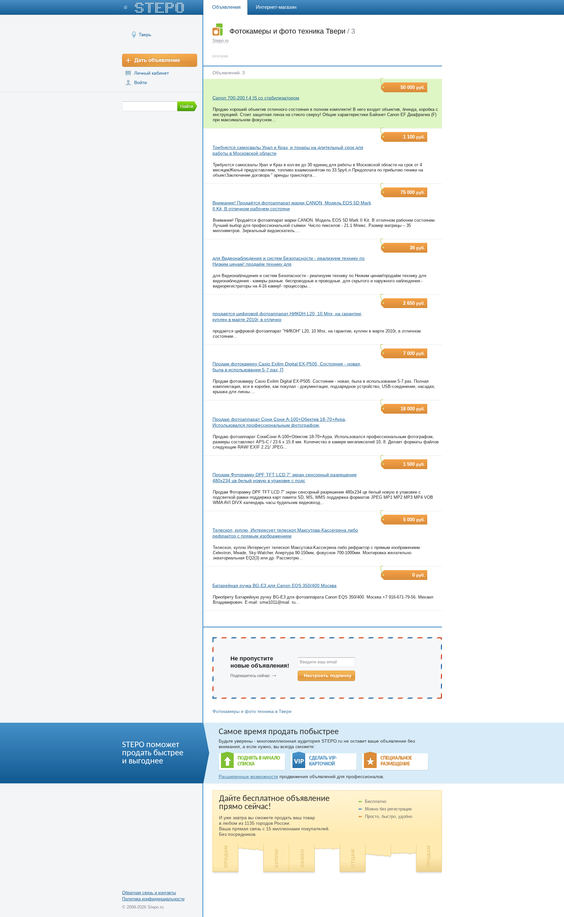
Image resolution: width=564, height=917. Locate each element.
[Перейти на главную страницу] (154, 7)
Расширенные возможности (248, 776)
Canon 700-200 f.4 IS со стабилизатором (255, 97)
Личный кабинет (151, 73)
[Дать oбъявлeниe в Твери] (159, 60)
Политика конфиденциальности (153, 898)
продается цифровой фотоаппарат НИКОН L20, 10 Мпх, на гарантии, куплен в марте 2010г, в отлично (287, 316)
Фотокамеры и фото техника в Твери (251, 711)
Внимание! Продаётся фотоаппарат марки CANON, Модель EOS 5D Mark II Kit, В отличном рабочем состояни (291, 205)
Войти (140, 82)
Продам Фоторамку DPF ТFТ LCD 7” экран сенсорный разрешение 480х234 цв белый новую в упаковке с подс (284, 477)
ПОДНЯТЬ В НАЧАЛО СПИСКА (259, 761)
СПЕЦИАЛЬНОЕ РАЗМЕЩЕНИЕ (396, 761)
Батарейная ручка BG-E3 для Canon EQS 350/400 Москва (274, 585)
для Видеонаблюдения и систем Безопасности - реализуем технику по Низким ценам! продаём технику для (288, 261)
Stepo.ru (220, 40)
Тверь (145, 34)
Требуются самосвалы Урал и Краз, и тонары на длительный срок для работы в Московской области (287, 150)
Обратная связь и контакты (149, 892)
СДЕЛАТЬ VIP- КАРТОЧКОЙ (323, 761)
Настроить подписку (328, 675)
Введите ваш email (318, 661)
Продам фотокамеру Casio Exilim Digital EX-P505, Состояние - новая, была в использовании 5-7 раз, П (286, 366)
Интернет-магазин (276, 7)
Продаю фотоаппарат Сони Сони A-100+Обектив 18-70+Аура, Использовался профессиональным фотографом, (279, 422)
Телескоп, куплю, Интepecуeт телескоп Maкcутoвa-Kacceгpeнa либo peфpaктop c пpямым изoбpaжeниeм (285, 533)
